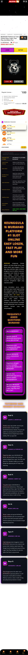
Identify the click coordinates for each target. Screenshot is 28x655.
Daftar (17, 653)
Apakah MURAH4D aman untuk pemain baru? (13, 356)
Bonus (3, 653)
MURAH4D (3, 34)
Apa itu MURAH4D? (13, 331)
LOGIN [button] (7, 81)
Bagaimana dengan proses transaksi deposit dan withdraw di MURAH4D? (14, 366)
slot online (16, 294)
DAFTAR (20, 50)
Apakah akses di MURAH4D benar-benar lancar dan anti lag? (14, 338)
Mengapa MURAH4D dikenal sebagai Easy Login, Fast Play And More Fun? (13, 387)
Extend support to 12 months (15, 103)
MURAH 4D (9, 34)
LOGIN (7, 50)
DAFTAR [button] (17, 81)
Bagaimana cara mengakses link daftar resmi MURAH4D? (13, 347)
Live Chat (23, 653)
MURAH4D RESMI (18, 34)
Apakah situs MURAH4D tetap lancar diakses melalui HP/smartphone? (14, 376)
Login (10, 653)
